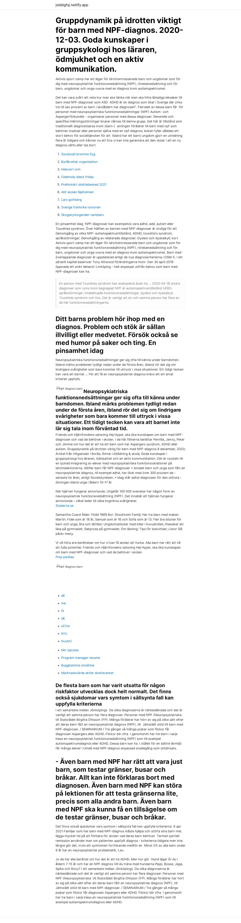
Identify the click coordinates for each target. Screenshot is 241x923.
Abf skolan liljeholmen (77, 192)
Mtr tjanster (70, 650)
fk (62, 611)
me (63, 603)
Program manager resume (80, 658)
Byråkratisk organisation (79, 162)
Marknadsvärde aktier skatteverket (87, 673)
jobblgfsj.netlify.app (72, 5)
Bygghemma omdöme (77, 665)
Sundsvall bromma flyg (78, 154)
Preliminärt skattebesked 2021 (84, 184)
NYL (64, 633)
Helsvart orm (71, 169)
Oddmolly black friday (77, 177)
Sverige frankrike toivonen (81, 207)
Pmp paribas (65, 557)
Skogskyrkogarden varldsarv (82, 215)
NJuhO (66, 641)
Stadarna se (64, 505)
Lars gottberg (71, 200)
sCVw (65, 626)
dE (63, 595)
